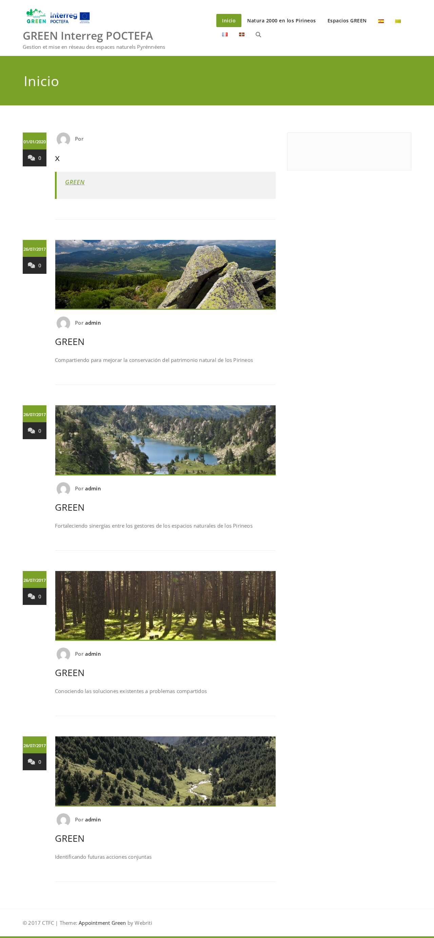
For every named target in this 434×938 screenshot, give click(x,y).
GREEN (75, 182)
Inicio (229, 20)
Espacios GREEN (347, 20)
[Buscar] (258, 34)
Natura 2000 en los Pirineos (281, 20)
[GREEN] (165, 278)
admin (93, 322)
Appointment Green (101, 922)
